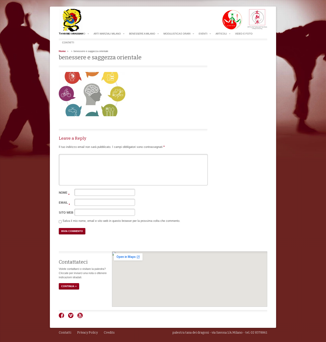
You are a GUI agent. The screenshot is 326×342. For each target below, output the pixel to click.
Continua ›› (69, 286)
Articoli (221, 33)
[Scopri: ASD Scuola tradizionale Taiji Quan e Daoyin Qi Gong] (255, 28)
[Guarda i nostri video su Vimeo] (72, 317)
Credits (109, 332)
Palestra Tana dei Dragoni (79, 22)
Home (65, 33)
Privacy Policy (87, 332)
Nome (64, 192)
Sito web (66, 212)
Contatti (68, 42)
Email (64, 202)
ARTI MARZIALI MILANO (107, 33)
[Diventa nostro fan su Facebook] (63, 317)
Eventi (203, 33)
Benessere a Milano (142, 33)
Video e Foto (244, 33)
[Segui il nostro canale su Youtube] (81, 317)
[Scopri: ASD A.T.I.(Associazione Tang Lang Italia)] (230, 28)
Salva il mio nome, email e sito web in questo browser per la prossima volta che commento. (121, 220)
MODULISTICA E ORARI (176, 33)
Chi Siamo (79, 33)
